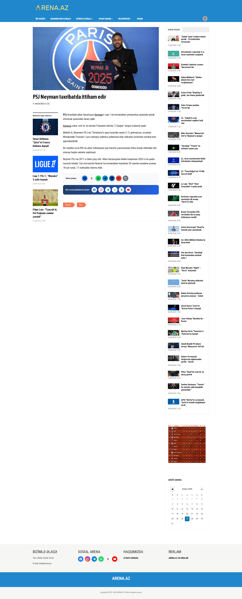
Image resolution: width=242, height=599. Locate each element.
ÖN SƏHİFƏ (40, 18)
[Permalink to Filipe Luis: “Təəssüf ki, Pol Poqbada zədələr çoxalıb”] (45, 198)
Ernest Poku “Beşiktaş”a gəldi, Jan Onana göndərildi (192, 93)
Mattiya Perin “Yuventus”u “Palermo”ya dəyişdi (192, 332)
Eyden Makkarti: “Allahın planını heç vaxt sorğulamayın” (191, 80)
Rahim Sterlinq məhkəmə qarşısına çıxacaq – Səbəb (192, 294)
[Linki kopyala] (125, 178)
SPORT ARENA (105, 18)
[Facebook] (84, 178)
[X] (121, 190)
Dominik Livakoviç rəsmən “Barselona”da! (192, 65)
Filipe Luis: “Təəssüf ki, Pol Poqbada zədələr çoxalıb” (45, 213)
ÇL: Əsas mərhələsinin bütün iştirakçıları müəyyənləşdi (193, 160)
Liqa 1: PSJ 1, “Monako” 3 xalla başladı (45, 177)
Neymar (98, 114)
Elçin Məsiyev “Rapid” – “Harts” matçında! (191, 269)
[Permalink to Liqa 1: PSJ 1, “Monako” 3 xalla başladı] (45, 165)
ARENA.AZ (121, 578)
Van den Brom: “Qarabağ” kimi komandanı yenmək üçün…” (192, 255)
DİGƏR (140, 18)
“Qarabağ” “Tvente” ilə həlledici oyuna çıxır (190, 147)
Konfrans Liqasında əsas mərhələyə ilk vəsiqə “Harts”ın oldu (191, 199)
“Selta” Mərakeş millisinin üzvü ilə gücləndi (192, 281)
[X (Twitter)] (91, 178)
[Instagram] (101, 190)
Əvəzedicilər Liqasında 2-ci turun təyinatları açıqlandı (192, 53)
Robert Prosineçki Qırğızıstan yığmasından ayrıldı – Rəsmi (191, 359)
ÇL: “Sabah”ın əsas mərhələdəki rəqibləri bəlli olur (192, 120)
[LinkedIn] (112, 178)
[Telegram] (105, 178)
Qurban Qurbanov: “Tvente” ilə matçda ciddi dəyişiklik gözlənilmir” (192, 387)
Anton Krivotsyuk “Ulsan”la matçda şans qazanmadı (192, 228)
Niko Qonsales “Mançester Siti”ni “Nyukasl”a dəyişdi (192, 134)
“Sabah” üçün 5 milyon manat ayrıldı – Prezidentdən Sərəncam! (193, 39)
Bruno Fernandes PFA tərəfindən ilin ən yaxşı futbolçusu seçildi (190, 214)
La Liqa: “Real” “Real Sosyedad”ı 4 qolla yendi (191, 185)
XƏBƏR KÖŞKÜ (174, 30)
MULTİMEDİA (124, 18)
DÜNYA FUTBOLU (84, 18)
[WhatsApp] (98, 178)
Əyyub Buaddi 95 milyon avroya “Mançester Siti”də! (192, 345)
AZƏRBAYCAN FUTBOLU (60, 18)
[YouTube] (128, 190)
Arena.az (67, 125)
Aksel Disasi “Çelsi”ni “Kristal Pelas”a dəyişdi (191, 307)
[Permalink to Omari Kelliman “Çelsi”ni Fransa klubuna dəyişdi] (45, 128)
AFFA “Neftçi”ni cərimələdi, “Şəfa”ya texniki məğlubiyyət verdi (193, 402)
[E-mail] (119, 178)
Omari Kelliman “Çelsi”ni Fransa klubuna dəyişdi (41, 142)
